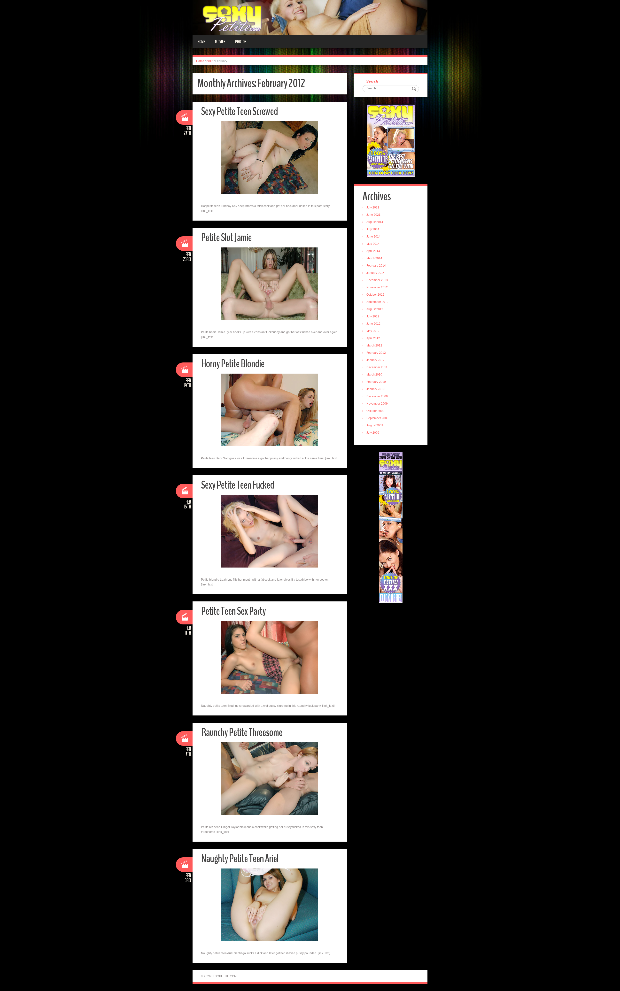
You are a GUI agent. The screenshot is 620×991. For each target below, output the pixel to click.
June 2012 (373, 323)
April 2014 (373, 251)
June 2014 (373, 236)
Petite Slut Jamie (226, 237)
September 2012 (377, 302)
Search (372, 81)
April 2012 (373, 338)
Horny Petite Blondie (232, 363)
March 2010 (374, 374)
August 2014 (374, 222)
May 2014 (373, 244)
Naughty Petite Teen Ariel (240, 858)
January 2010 (375, 389)
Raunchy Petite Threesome (241, 732)
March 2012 (374, 345)
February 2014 (376, 265)
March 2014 (374, 258)
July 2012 (372, 316)
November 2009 (377, 403)
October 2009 (375, 411)
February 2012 (376, 352)
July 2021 (372, 207)
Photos (240, 42)
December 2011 (377, 367)
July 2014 (372, 229)
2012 (209, 61)
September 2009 (377, 418)
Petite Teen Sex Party (233, 611)
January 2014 (375, 273)
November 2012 (377, 287)
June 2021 (373, 214)
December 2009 (377, 396)
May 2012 (373, 331)
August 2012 (374, 309)
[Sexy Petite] (310, 17)
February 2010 (376, 382)
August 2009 (374, 425)
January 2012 (375, 360)
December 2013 (377, 280)
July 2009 (372, 432)
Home (201, 42)
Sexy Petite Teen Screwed (239, 111)
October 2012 (375, 294)
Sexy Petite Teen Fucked (237, 485)
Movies (220, 42)
